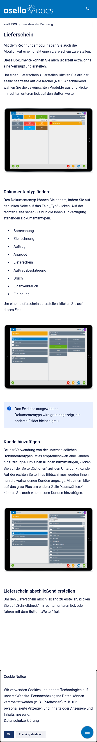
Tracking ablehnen (30, 734)
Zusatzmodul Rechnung (38, 24)
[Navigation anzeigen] (87, 732)
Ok (9, 734)
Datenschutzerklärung (21, 720)
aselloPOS (10, 24)
